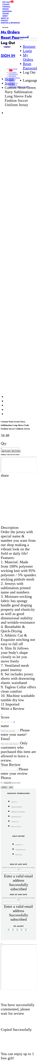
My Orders (10, 32)
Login (27, 51)
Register (29, 46)
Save (10, 787)
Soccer (10, 83)
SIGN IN (8, 55)
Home (9, 79)
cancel (4, 787)
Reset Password (15, 37)
